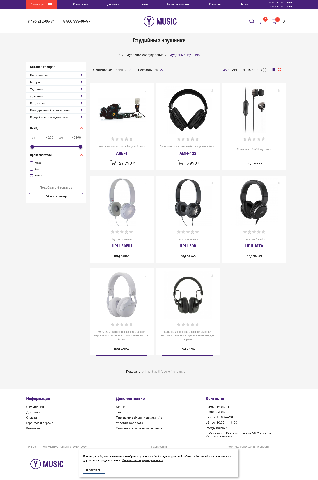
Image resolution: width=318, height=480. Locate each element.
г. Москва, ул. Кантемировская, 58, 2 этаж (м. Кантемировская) (239, 435)
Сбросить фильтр (56, 196)
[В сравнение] (147, 90)
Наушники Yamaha (121, 243)
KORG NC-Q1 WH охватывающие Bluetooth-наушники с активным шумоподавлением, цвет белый (121, 335)
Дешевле (120, 78)
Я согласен (94, 470)
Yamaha (38, 175)
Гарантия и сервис (39, 423)
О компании (35, 407)
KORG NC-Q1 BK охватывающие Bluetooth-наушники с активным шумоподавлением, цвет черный (187, 335)
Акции (120, 407)
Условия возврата (129, 423)
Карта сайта (159, 446)
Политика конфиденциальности (247, 446)
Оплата (31, 417)
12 (156, 78)
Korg (37, 169)
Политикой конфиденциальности (142, 460)
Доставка (33, 412)
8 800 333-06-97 (217, 412)
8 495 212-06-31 (217, 407)
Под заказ (254, 163)
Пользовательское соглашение (139, 428)
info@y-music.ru (217, 428)
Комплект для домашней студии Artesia (122, 150)
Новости (122, 412)
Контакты (33, 428)
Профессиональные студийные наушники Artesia (188, 150)
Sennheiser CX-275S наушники (254, 149)
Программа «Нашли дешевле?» (139, 417)
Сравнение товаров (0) (247, 70)
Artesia (38, 163)
